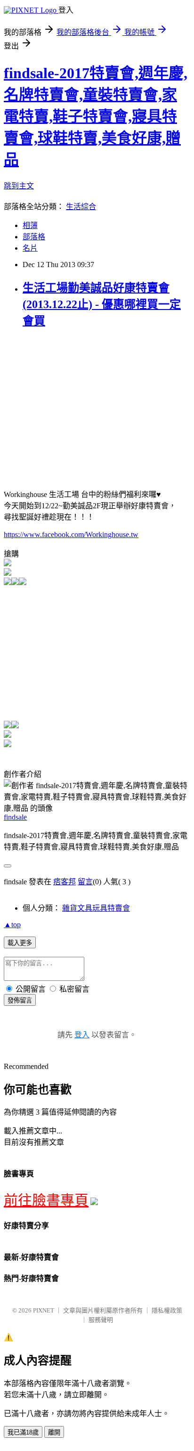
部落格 (34, 237)
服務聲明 (101, 1319)
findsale (15, 817)
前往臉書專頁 (46, 1200)
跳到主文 (19, 186)
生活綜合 (81, 207)
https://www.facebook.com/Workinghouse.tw (71, 534)
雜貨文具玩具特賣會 (96, 908)
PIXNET (43, 1310)
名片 (30, 248)
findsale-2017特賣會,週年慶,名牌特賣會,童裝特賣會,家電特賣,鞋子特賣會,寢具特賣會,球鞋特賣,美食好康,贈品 (95, 116)
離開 (54, 1432)
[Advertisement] (83, 403)
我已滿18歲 (23, 1432)
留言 (85, 882)
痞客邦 (64, 882)
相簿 (30, 225)
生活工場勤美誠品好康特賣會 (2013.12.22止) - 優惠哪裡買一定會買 (102, 304)
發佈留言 (20, 1000)
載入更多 (20, 942)
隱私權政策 (167, 1310)
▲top (12, 925)
